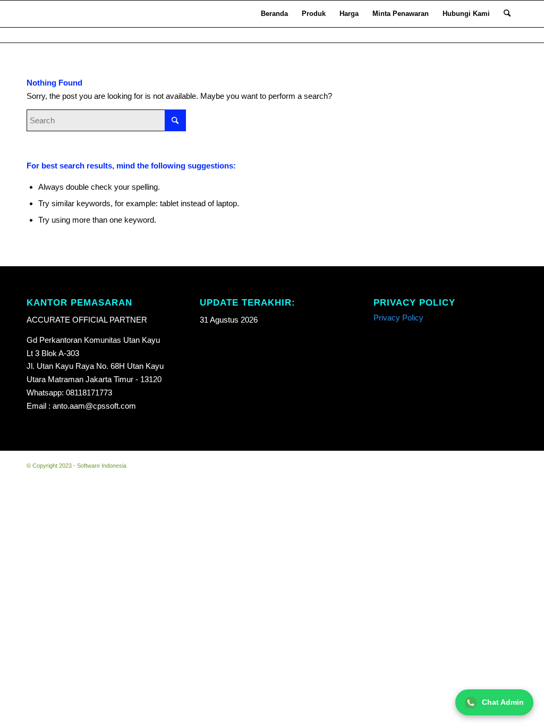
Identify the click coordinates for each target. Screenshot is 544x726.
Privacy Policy (398, 317)
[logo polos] (41, 14)
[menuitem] (274, 14)
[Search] (507, 14)
